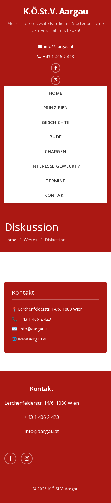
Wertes (30, 240)
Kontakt (55, 195)
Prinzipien (55, 107)
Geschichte (56, 122)
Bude (55, 137)
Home (55, 93)
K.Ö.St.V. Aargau (55, 11)
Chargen (55, 151)
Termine (55, 180)
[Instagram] (27, 458)
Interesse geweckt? (55, 166)
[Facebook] (10, 458)
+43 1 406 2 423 (58, 56)
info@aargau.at (58, 46)
